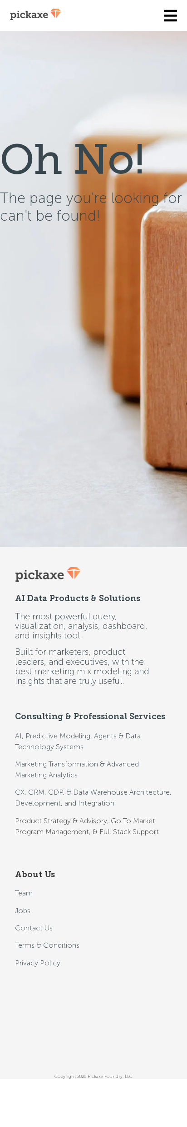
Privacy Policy (37, 963)
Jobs (22, 910)
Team (24, 893)
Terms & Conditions (47, 945)
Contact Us (34, 928)
